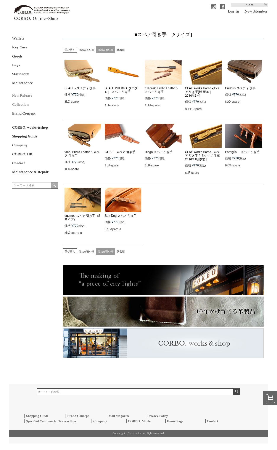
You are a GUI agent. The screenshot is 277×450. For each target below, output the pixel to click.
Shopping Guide (24, 136)
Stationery (20, 74)
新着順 (121, 49)
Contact (18, 163)
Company (19, 145)
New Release (22, 95)
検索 (54, 185)
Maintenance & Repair (30, 172)
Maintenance (22, 83)
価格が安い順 (86, 49)
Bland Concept (23, 113)
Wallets (18, 38)
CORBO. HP (22, 154)
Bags (16, 65)
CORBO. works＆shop (30, 127)
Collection (20, 104)
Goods (17, 56)
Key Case (19, 47)
